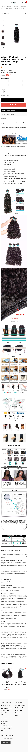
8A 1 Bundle (8, 6)
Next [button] (3, 47)
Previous (25, 57)
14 (9, 81)
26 (9, 84)
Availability (4, 70)
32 (21, 84)
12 (5, 81)
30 (17, 84)
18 (17, 81)
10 (2, 81)
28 (13, 84)
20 (21, 81)
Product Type (4, 72)
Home (2, 6)
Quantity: (3, 89)
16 (13, 81)
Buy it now (13, 104)
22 (2, 84)
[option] (16, 33)
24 (5, 84)
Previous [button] (3, 20)
